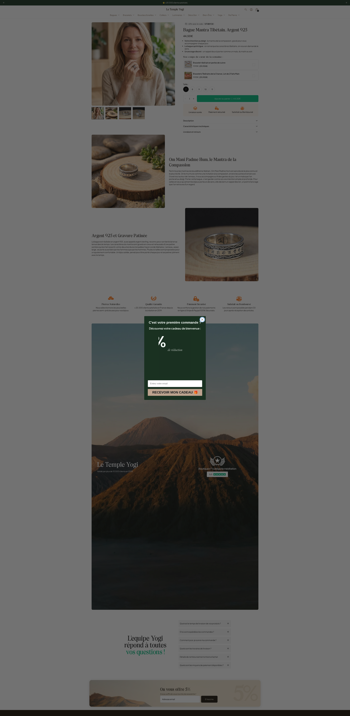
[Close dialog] (202, 319)
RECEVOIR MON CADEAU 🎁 (175, 392)
